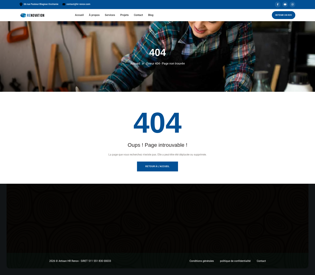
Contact (261, 261)
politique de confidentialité (235, 261)
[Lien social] (278, 4)
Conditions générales (201, 261)
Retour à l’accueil (157, 166)
